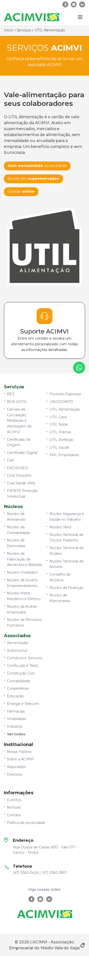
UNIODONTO (61, 401)
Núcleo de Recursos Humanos (24, 622)
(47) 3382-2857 (54, 872)
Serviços (24, 30)
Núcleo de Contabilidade (18, 530)
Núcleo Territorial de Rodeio (66, 551)
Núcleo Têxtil (60, 527)
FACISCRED (17, 468)
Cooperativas (18, 688)
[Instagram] (74, 4)
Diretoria (14, 774)
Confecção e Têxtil (22, 665)
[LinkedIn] (82, 4)
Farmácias (15, 711)
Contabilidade (18, 681)
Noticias (14, 807)
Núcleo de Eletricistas (16, 543)
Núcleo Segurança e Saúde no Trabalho (66, 517)
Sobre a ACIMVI (20, 759)
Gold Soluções (19, 475)
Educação (15, 696)
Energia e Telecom (23, 703)
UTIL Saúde (59, 447)
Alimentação (17, 643)
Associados (16, 767)
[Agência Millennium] (82, 945)
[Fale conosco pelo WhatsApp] (79, 367)
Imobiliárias (16, 719)
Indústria (14, 726)
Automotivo (17, 650)
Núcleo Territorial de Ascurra (66, 564)
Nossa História (19, 751)
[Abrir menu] (80, 17)
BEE (11, 394)
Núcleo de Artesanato (16, 517)
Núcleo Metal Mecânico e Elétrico (24, 596)
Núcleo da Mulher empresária (22, 609)
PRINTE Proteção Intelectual (22, 494)
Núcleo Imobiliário (22, 572)
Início (8, 30)
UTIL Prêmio (60, 432)
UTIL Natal (58, 424)
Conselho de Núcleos (60, 577)
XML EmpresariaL (64, 455)
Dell (10, 460)
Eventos (14, 800)
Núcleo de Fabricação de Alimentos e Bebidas (24, 559)
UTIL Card (58, 417)
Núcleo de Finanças (66, 587)
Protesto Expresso (65, 394)
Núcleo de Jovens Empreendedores (22, 583)
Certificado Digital (22, 452)
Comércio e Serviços (24, 658)
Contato (14, 815)
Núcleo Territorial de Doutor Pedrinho (66, 538)
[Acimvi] (31, 17)
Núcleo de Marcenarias (59, 598)
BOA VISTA (16, 401)
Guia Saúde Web (21, 483)
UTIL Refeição (61, 440)
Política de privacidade (26, 822)
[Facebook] (65, 4)
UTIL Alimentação (64, 409)
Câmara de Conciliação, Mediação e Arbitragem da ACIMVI (19, 420)
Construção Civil (20, 673)
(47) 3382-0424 (26, 872)
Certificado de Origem (19, 442)
